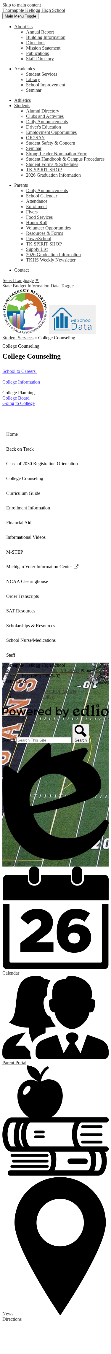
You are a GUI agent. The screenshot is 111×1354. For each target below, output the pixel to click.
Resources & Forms (44, 233)
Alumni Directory (42, 110)
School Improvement (45, 84)
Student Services (41, 74)
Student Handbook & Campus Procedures (65, 158)
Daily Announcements (47, 121)
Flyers (32, 211)
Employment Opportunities (51, 132)
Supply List (37, 249)
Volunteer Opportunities (48, 227)
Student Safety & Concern (50, 142)
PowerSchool (38, 238)
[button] (23, 26)
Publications (37, 53)
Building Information (45, 37)
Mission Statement (43, 47)
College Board (16, 397)
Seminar (33, 90)
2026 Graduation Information (53, 175)
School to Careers (19, 371)
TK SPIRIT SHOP (44, 169)
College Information (21, 381)
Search (8, 739)
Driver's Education (43, 126)
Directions (35, 42)
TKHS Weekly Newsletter (50, 259)
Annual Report (40, 31)
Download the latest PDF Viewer (45, 691)
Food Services (39, 217)
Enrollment (36, 206)
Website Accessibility (34, 696)
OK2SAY (35, 137)
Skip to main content (21, 4)
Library (33, 79)
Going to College (18, 403)
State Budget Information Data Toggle (38, 285)
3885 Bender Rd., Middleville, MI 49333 (40, 670)
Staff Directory (40, 58)
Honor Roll (36, 222)
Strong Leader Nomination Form (56, 153)
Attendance (36, 201)
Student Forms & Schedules (52, 164)
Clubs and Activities (45, 116)
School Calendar (41, 195)
